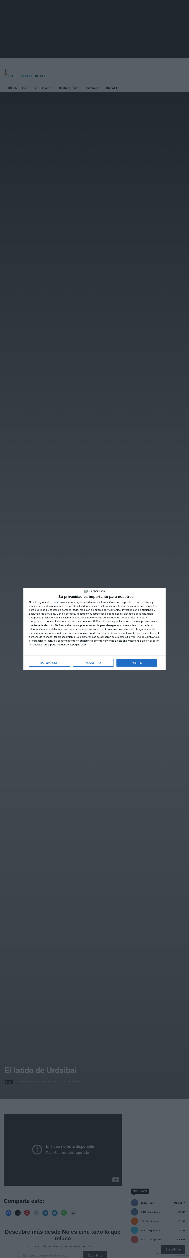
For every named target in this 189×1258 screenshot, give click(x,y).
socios (57, 602)
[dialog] (94, 629)
